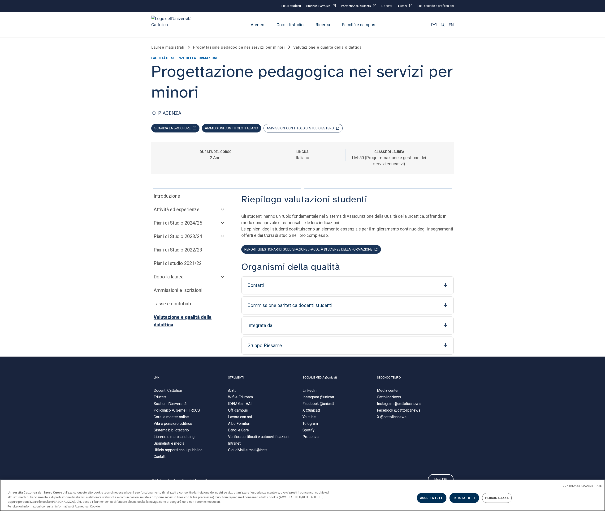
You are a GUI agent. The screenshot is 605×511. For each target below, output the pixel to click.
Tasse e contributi (172, 304)
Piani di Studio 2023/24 (178, 236)
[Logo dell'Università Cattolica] (173, 25)
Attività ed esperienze (176, 209)
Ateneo (257, 24)
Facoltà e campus (358, 24)
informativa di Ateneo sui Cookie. (77, 506)
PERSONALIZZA (497, 498)
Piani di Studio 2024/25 (178, 223)
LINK (156, 377)
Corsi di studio (290, 24)
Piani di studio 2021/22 (178, 263)
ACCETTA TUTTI (432, 498)
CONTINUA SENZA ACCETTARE (582, 485)
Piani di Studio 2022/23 (178, 250)
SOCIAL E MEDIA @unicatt (319, 377)
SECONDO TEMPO (389, 377)
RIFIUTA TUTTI (464, 498)
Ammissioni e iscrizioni (178, 290)
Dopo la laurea (168, 277)
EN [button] (451, 24)
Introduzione (167, 196)
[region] (302, 495)
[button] (433, 25)
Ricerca (323, 24)
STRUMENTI (236, 377)
